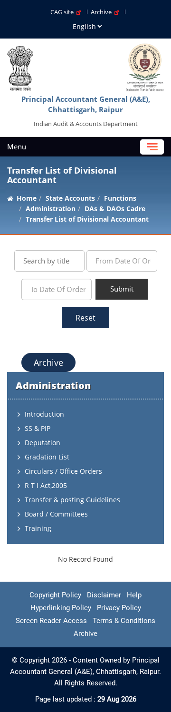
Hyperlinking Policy (60, 608)
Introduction (44, 414)
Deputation (42, 442)
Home (27, 198)
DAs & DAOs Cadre (115, 208)
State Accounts (70, 198)
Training (38, 528)
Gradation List (47, 456)
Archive (102, 12)
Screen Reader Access (51, 620)
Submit (121, 288)
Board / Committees (56, 513)
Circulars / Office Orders (63, 471)
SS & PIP (37, 428)
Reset (85, 317)
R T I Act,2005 (46, 485)
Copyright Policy (55, 595)
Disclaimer (104, 595)
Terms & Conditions (124, 620)
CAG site (63, 12)
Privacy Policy (119, 608)
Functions (120, 198)
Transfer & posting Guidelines (72, 499)
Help (134, 595)
